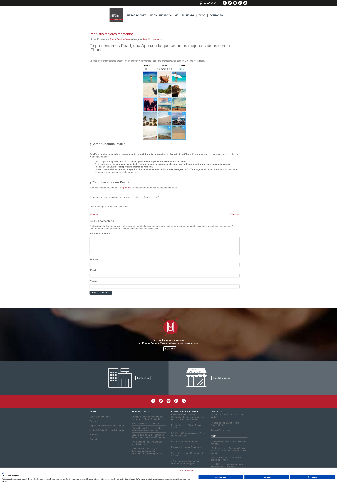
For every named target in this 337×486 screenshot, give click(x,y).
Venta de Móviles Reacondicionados (107, 430)
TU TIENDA (188, 15)
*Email (93, 270)
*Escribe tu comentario (101, 233)
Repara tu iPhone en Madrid (184, 441)
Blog (145, 39)
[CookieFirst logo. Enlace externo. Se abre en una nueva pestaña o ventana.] (3, 473)
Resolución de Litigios (221, 430)
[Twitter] (230, 4)
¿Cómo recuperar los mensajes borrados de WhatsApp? (185, 462)
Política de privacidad (187, 471)
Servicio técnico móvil (100, 417)
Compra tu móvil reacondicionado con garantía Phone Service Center (148, 418)
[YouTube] (235, 4)
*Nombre (94, 259)
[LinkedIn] (240, 4)
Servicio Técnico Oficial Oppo (145, 423)
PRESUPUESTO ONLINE (164, 15)
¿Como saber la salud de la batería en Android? (228, 442)
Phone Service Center (120, 39)
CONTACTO (216, 15)
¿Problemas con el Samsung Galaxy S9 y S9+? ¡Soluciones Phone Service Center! (228, 450)
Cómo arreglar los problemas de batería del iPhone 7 (226, 458)
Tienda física (143, 378)
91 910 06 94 (210, 3)
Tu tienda (94, 421)
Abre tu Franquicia (221, 378)
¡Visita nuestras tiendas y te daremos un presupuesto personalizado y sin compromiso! (147, 451)
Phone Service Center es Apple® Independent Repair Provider (147, 429)
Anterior (94, 214)
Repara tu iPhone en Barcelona (186, 447)
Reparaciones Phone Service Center (107, 426)
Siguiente (234, 214)
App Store (126, 188)
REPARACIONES (136, 15)
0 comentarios (155, 39)
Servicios (170, 348)
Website (94, 281)
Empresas (94, 435)
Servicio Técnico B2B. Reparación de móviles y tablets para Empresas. (148, 436)
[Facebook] (224, 4)
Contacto (94, 439)
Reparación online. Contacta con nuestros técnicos (147, 443)
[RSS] (245, 4)
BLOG (202, 15)
